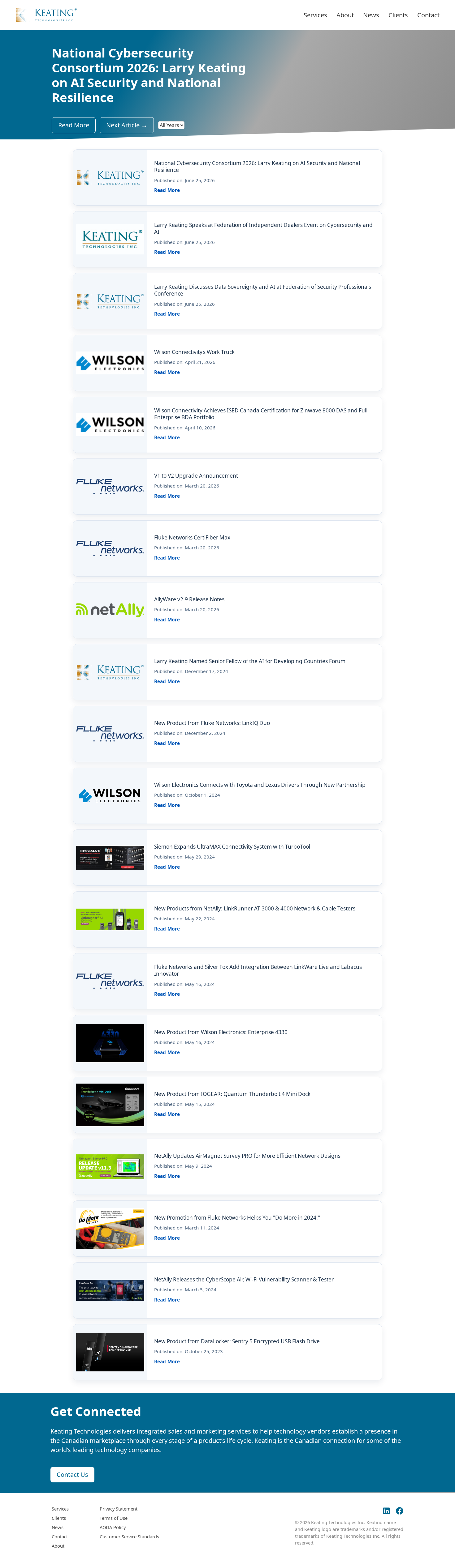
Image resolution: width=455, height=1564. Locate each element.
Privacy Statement (118, 1509)
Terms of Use (114, 1518)
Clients (398, 15)
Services (315, 15)
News (371, 15)
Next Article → (126, 125)
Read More (73, 125)
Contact (428, 15)
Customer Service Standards (129, 1536)
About (345, 15)
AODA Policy (113, 1527)
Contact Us (72, 1474)
